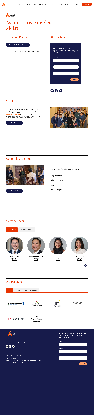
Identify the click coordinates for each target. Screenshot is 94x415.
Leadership (12, 230)
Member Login (36, 343)
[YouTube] (13, 346)
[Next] (85, 265)
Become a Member (64, 4)
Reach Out (14, 191)
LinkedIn (14, 260)
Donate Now (86, 4)
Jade (9, 290)
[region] (47, 249)
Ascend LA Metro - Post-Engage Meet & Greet (23, 51)
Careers (20, 343)
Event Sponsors (31, 290)
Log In (77, 4)
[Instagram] (10, 346)
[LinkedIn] (7, 346)
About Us (9, 343)
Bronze (18, 290)
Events (15, 343)
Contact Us (27, 343)
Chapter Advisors (27, 230)
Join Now (14, 123)
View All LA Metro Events (18, 45)
